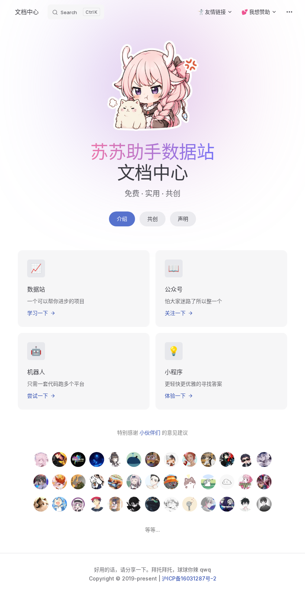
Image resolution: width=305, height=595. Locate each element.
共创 (152, 219)
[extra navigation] (289, 12)
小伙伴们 (150, 432)
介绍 (122, 219)
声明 (183, 219)
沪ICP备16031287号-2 (189, 578)
